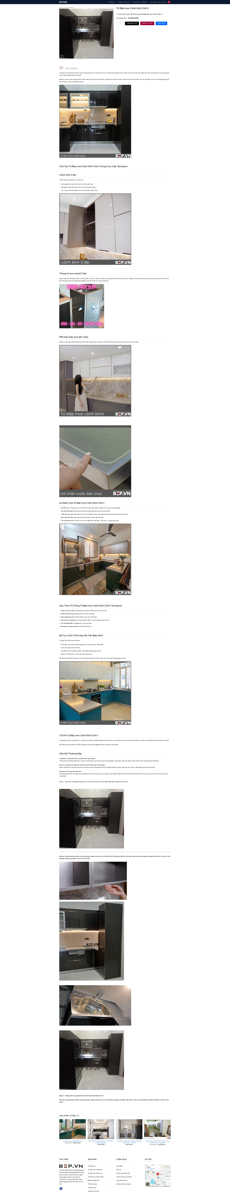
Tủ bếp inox (111, 2)
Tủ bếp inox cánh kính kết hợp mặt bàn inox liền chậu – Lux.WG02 (157, 1142)
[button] (169, 2)
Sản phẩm (144, 2)
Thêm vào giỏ (132, 23)
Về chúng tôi (153, 2)
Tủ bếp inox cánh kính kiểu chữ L (72, 1141)
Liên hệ (164, 2)
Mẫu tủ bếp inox (69, 7)
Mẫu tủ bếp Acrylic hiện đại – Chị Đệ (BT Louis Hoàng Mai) (101, 1142)
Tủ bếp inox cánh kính (124, 2)
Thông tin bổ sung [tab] (71, 68)
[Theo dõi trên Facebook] (60, 1188)
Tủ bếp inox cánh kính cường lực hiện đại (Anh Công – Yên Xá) (129, 1142)
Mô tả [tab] (61, 68)
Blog (159, 2)
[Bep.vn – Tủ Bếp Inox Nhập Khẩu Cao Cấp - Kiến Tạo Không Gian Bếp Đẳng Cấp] (63, 2)
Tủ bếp (61, 7)
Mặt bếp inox (136, 2)
